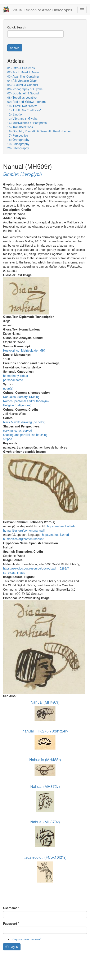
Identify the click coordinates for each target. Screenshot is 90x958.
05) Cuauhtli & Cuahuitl (22, 85)
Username (11, 908)
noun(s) (8, 388)
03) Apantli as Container (23, 76)
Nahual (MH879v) (45, 821)
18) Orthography (18, 139)
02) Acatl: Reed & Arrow (23, 72)
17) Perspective (17, 135)
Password (11, 923)
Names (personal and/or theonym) (26, 401)
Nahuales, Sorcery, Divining (21, 397)
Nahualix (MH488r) (45, 759)
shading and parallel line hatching (25, 435)
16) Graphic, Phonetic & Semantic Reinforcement (39, 131)
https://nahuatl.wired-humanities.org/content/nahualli (39, 528)
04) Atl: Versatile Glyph (22, 80)
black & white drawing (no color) (24, 422)
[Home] (6, 9)
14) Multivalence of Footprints (27, 123)
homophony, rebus (15, 376)
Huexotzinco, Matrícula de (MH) (24, 350)
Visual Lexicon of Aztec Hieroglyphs (42, 9)
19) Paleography (18, 144)
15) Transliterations (20, 127)
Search (14, 48)
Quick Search (16, 27)
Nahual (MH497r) (45, 702)
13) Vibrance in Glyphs (22, 118)
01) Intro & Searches (21, 68)
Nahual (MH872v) (45, 786)
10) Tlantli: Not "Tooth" (22, 106)
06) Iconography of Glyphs (24, 89)
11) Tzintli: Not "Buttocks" (24, 110)
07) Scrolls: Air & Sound (23, 93)
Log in (13, 947)
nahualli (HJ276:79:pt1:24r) (45, 731)
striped (7, 439)
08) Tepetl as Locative (22, 97)
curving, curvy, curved (17, 430)
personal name (13, 380)
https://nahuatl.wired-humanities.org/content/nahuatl (36, 536)
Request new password (27, 939)
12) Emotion (15, 114)
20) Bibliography (18, 148)
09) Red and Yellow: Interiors (26, 101)
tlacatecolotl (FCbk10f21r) (45, 857)
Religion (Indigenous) (17, 405)
